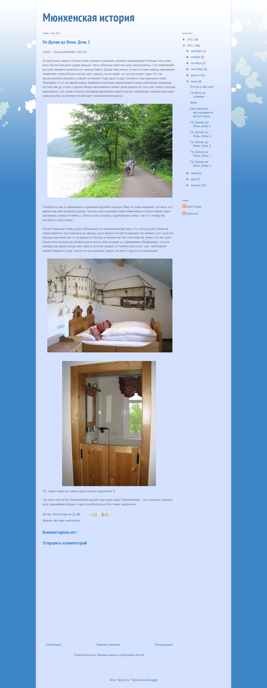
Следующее (53, 644)
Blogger (152, 680)
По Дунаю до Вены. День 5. (200, 124)
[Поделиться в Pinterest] (107, 514)
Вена (193, 102)
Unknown (192, 213)
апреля (196, 185)
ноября (196, 57)
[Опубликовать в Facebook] (103, 514)
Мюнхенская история (88, 17)
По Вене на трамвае (197, 94)
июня (194, 173)
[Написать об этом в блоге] (96, 514)
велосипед (73, 520)
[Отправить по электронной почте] (92, 514)
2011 (191, 45)
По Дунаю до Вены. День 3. (200, 144)
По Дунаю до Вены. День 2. (200, 153)
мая (193, 179)
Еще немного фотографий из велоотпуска (201, 112)
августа (196, 75)
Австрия (59, 520)
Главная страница (108, 644)
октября (196, 63)
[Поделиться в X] (99, 514)
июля (194, 81)
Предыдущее (164, 644)
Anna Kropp (193, 206)
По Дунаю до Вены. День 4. (200, 134)
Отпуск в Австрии (202, 87)
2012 (191, 39)
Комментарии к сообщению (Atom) (120, 655)
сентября (197, 69)
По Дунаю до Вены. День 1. (200, 163)
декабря (197, 51)
